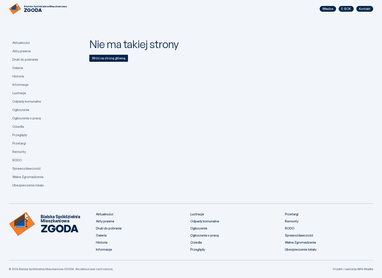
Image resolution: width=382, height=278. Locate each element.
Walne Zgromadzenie (28, 177)
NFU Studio (365, 269)
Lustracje (19, 93)
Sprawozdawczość (26, 168)
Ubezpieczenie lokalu (28, 185)
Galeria (17, 68)
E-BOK (346, 9)
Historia (18, 76)
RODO (17, 160)
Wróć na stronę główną (108, 58)
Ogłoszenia (20, 110)
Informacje (20, 84)
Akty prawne (21, 51)
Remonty (19, 152)
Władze (327, 9)
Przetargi (19, 143)
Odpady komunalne (26, 101)
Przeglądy (19, 135)
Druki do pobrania (25, 59)
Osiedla (18, 126)
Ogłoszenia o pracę (26, 118)
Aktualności (21, 43)
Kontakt (365, 9)
